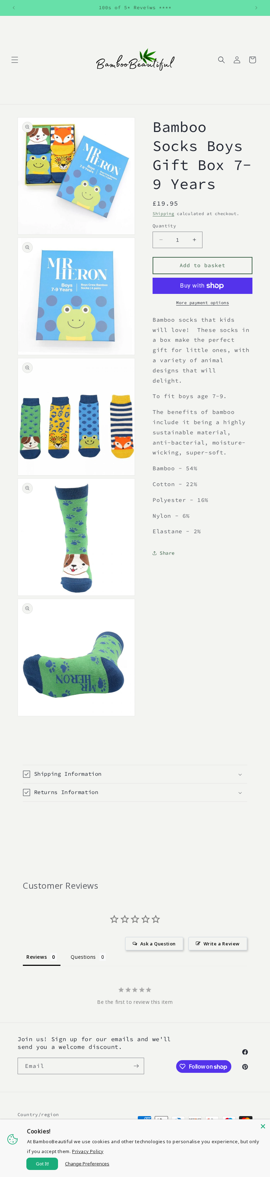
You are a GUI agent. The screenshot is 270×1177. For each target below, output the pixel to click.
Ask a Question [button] (158, 943)
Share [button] (167, 553)
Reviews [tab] (36, 956)
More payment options (202, 302)
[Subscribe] (136, 1066)
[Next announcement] (256, 7)
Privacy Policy (87, 1151)
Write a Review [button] (222, 943)
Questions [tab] (83, 956)
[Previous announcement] (13, 7)
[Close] (262, 1126)
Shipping (163, 213)
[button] (14, 60)
